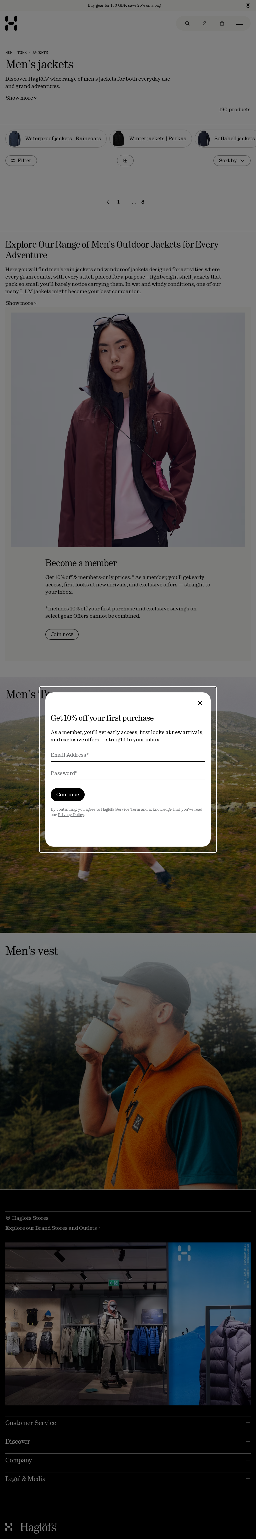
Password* (64, 773)
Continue (67, 794)
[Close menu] (200, 703)
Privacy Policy (71, 814)
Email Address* (70, 755)
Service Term (127, 809)
